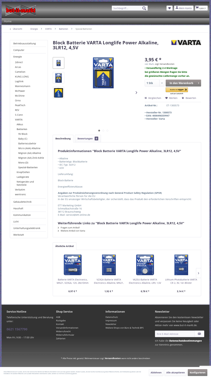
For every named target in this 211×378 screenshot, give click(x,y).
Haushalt (18, 208)
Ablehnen (156, 372)
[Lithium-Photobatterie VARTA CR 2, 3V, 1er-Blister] (181, 264)
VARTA (19, 119)
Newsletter (111, 324)
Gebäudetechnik (22, 201)
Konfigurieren (197, 372)
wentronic (20, 194)
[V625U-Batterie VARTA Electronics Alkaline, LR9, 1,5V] (145, 264)
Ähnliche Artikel (64, 246)
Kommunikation (22, 215)
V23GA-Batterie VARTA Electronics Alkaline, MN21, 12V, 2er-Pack (109, 281)
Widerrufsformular (65, 334)
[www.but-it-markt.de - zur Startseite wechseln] (20, 10)
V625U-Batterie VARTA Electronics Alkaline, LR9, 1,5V (145, 281)
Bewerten (190, 98)
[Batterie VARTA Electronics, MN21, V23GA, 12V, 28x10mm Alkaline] (72, 264)
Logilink (19, 81)
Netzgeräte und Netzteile (25, 183)
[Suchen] (144, 8)
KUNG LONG (22, 76)
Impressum (111, 320)
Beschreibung (63, 138)
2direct (19, 62)
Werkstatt (18, 234)
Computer (18, 50)
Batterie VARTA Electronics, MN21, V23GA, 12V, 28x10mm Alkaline (73, 281)
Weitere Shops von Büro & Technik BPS (125, 327)
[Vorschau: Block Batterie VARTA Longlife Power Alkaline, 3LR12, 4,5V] (58, 63)
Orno (18, 100)
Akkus (20, 124)
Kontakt (60, 324)
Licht (16, 221)
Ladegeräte (23, 176)
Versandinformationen (67, 327)
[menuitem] (130, 8)
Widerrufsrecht (63, 331)
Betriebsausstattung (24, 43)
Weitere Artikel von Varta (72, 230)
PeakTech (20, 105)
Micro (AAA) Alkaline (29, 148)
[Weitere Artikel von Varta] (186, 46)
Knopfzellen (23, 172)
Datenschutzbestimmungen (185, 340)
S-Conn (19, 114)
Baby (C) (22, 138)
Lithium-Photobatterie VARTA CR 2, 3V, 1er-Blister (181, 281)
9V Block (22, 133)
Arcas (18, 67)
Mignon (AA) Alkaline (29, 153)
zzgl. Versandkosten (164, 63)
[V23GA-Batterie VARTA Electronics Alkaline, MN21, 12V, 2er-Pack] (108, 264)
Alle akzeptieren (175, 372)
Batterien (22, 129)
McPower (20, 90)
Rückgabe (61, 320)
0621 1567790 (17, 329)
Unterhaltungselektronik (26, 228)
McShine (20, 95)
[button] (177, 91)
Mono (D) (23, 162)
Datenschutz (112, 317)
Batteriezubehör (27, 143)
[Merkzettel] (169, 8)
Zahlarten (60, 338)
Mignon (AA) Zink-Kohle (31, 157)
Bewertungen (87, 138)
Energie (17, 56)
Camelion (20, 71)
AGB (58, 317)
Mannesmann (22, 86)
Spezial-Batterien (28, 167)
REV (17, 110)
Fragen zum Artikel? (70, 227)
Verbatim (20, 189)
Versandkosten (113, 358)
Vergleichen (154, 98)
